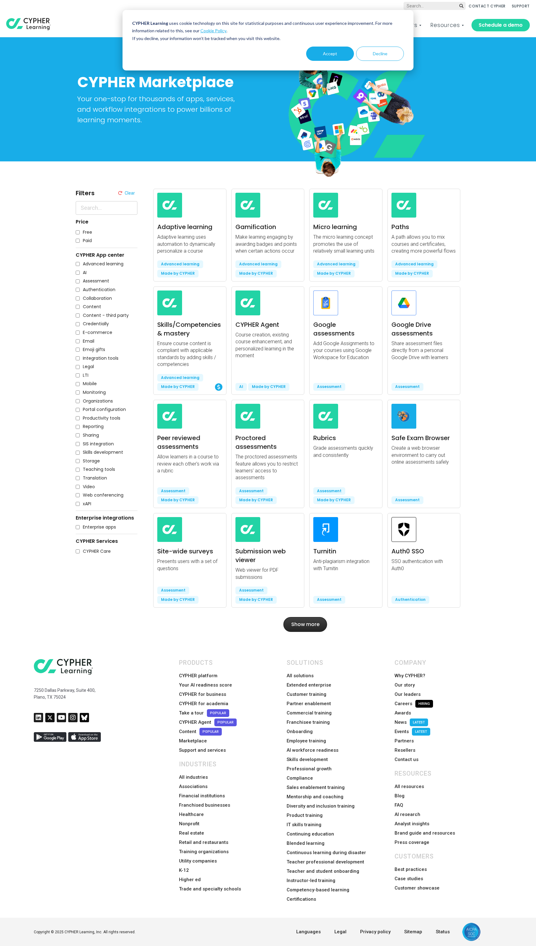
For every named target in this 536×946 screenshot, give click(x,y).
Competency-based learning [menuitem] (318, 890)
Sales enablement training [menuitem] (316, 787)
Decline (380, 53)
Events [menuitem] (411, 731)
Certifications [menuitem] (301, 899)
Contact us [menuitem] (406, 759)
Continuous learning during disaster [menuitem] (326, 852)
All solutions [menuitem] (300, 675)
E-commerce (97, 333)
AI (85, 273)
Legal (88, 367)
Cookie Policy (213, 30)
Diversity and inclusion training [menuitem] (321, 806)
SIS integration (98, 444)
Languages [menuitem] (308, 932)
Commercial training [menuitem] (309, 713)
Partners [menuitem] (404, 741)
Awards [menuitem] (403, 713)
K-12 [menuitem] (184, 870)
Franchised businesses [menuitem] (204, 805)
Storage (91, 461)
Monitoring (94, 392)
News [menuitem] (410, 722)
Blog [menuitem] (399, 796)
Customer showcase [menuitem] (417, 888)
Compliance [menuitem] (300, 778)
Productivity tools (101, 418)
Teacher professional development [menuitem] (325, 862)
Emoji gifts (94, 350)
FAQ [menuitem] (399, 805)
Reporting (93, 427)
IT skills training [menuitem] (304, 824)
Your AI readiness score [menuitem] (205, 685)
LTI (85, 375)
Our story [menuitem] (405, 685)
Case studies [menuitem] (409, 878)
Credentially (96, 324)
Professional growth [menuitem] (309, 769)
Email (88, 341)
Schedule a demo (501, 25)
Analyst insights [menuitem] (412, 824)
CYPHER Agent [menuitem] (206, 722)
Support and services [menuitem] (202, 750)
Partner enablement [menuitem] (309, 703)
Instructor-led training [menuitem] (311, 880)
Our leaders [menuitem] (408, 694)
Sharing (91, 435)
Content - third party (106, 315)
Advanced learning (103, 264)
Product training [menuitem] (305, 815)
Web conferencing (103, 495)
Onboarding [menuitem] (300, 731)
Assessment (96, 281)
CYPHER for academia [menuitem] (203, 703)
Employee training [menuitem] (306, 741)
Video (89, 487)
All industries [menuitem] (193, 777)
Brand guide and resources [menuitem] (425, 833)
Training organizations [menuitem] (204, 851)
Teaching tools (99, 469)
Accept (330, 53)
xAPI (87, 504)
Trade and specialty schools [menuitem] (210, 889)
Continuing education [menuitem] (310, 834)
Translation (95, 478)
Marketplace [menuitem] (193, 741)
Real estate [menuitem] (191, 833)
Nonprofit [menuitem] (189, 824)
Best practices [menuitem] (411, 869)
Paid (87, 241)
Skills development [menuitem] (307, 759)
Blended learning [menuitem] (305, 843)
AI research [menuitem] (407, 814)
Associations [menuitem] (193, 786)
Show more (305, 624)
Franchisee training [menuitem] (308, 722)
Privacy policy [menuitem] (375, 932)
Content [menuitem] (199, 731)
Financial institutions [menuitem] (202, 796)
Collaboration (97, 298)
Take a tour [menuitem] (202, 713)
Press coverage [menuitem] (412, 842)
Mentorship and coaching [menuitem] (315, 797)
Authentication (99, 290)
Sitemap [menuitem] (413, 932)
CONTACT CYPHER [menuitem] (487, 6)
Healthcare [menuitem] (191, 814)
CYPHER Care (97, 551)
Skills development (103, 452)
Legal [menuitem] (340, 932)
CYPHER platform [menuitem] (198, 675)
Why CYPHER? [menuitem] (410, 675)
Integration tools (100, 358)
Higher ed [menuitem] (190, 879)
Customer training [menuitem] (306, 694)
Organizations (98, 401)
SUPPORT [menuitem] (521, 6)
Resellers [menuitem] (405, 750)
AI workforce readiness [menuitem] (312, 750)
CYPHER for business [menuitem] (202, 694)
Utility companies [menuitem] (198, 861)
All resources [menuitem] (409, 786)
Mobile (90, 384)
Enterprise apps (99, 527)
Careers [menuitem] (412, 703)
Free (87, 232)
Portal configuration (104, 409)
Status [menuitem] (443, 932)
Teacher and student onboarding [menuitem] (323, 871)
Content (92, 307)
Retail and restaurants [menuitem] (203, 842)
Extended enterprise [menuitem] (309, 685)
